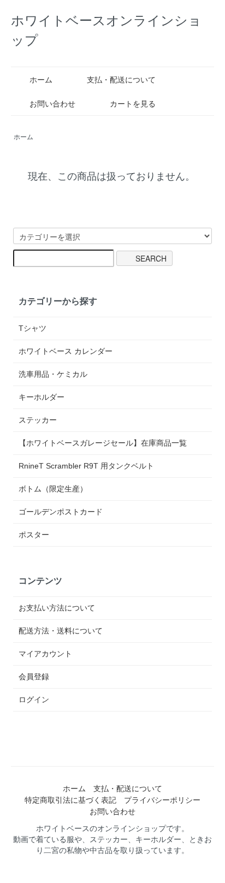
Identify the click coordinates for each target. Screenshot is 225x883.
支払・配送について (121, 79)
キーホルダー (41, 397)
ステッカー (38, 420)
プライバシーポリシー (162, 800)
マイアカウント (45, 653)
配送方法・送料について (61, 630)
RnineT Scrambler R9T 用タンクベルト (86, 465)
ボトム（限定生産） (53, 488)
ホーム (40, 79)
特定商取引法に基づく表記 (70, 800)
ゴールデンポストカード (61, 511)
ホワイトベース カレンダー (65, 351)
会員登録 (34, 676)
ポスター (34, 534)
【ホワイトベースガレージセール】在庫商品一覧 (103, 442)
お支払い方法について (57, 607)
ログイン (34, 699)
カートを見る (133, 103)
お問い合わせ (52, 103)
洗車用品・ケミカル (53, 374)
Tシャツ (32, 328)
